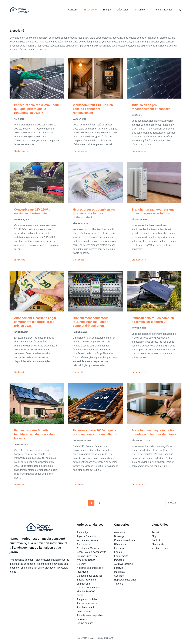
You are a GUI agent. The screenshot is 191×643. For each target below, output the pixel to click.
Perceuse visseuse (87, 603)
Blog (154, 536)
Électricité (119, 548)
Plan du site (158, 544)
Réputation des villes (125, 579)
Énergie (107, 9)
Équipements (121, 556)
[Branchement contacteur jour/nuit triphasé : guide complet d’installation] (95, 291)
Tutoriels (118, 583)
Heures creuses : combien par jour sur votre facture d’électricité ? (94, 213)
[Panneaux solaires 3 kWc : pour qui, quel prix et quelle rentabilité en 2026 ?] (37, 78)
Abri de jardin (84, 544)
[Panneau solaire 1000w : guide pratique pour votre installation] (95, 403)
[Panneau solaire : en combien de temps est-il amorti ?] (154, 291)
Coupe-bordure (85, 623)
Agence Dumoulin (86, 536)
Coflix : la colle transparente (91, 552)
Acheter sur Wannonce (89, 548)
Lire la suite (19, 151)
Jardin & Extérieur (163, 9)
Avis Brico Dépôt (86, 560)
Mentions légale (160, 548)
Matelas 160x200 (86, 591)
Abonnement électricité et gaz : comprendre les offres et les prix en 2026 (36, 321)
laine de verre (84, 611)
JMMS (80, 595)
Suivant (172, 503)
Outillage (119, 576)
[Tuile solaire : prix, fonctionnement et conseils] (154, 78)
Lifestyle (118, 568)
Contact (156, 540)
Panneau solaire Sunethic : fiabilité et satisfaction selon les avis (34, 434)
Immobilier (139, 9)
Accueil (156, 532)
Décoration (122, 9)
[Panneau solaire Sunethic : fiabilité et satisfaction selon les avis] (37, 403)
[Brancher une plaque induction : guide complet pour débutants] (154, 403)
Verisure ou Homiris (87, 540)
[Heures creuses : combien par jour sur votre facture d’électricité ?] (95, 182)
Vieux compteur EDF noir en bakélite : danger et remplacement (93, 108)
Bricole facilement (86, 579)
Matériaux (119, 571)
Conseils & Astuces (124, 540)
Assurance (119, 532)
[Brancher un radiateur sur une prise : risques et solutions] (154, 182)
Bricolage (89, 9)
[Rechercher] (180, 10)
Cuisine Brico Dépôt (87, 556)
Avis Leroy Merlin (86, 607)
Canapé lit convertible (88, 587)
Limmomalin (83, 583)
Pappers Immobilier (87, 599)
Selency (81, 564)
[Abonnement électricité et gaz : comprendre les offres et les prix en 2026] (37, 291)
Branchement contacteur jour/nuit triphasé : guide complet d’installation (90, 321)
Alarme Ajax (83, 532)
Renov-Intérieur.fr (105, 638)
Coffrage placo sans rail (89, 576)
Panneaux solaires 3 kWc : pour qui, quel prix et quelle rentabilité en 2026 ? (36, 108)
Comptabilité (158, 552)
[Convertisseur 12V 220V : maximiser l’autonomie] (37, 182)
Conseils (73, 9)
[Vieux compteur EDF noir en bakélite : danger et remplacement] (95, 78)
